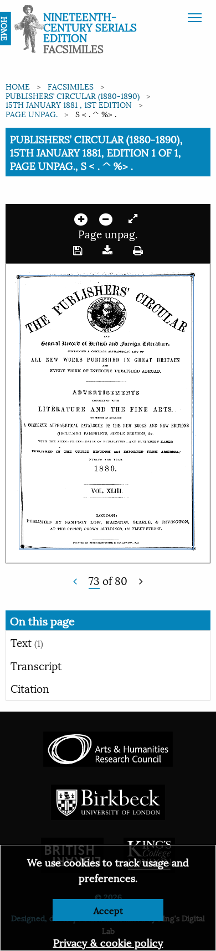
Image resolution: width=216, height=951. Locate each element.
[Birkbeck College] (108, 800)
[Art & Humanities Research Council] (107, 747)
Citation (30, 688)
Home (18, 86)
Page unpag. (32, 113)
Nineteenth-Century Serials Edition (90, 26)
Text (27, 642)
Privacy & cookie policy (108, 941)
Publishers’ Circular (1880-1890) (73, 95)
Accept (108, 910)
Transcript (36, 665)
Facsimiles (71, 86)
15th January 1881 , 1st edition (69, 104)
